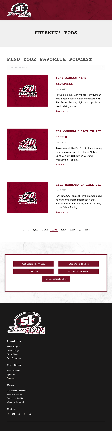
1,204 (63, 230)
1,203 (54, 230)
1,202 (45, 230)
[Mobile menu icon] (102, 10)
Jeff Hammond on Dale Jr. (78, 185)
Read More (61, 111)
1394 (87, 230)
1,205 (73, 230)
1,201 (35, 230)
